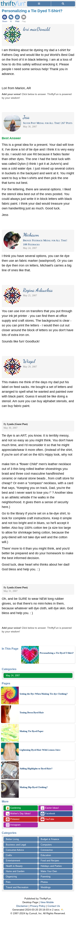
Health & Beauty (14, 866)
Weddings (46, 887)
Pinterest (14, 819)
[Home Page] (13, 2)
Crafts (9, 855)
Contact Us (54, 906)
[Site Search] (63, 3)
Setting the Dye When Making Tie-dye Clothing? (44, 693)
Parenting (45, 876)
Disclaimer (22, 906)
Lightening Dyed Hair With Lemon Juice (40, 750)
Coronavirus (47, 850)
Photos (44, 882)
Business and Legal (16, 844)
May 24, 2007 (13, 675)
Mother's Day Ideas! (18, 813)
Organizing (11, 876)
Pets (8, 882)
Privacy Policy (37, 906)
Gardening (13, 808)
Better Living (12, 839)
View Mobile (47, 902)
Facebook (49, 813)
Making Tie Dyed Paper (31, 731)
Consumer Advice (15, 850)
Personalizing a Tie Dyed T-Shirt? (57, 653)
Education (46, 855)
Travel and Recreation (17, 887)
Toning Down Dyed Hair (32, 712)
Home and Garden (15, 871)
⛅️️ (62, 909)
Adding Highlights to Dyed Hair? (36, 768)
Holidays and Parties (51, 866)
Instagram (15, 824)
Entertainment (13, 860)
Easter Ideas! (50, 808)
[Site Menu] (39, 3)
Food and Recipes (50, 860)
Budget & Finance (50, 839)
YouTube (49, 819)
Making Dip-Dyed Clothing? (34, 787)
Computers (46, 844)
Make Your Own (49, 871)
